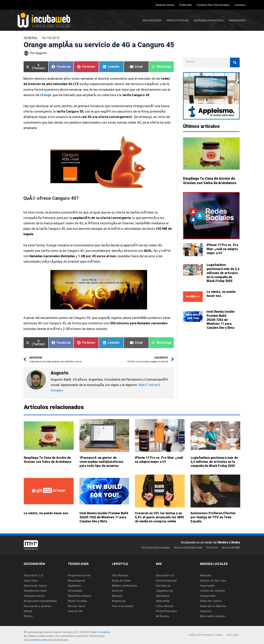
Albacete (205, 575)
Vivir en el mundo (123, 606)
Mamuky (117, 595)
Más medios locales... (213, 616)
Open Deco (31, 580)
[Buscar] (235, 62)
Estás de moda (121, 580)
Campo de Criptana (212, 590)
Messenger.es (76, 580)
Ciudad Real (207, 595)
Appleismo (74, 585)
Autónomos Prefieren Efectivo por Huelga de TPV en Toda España (213, 517)
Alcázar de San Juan (213, 580)
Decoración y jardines (37, 606)
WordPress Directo (79, 595)
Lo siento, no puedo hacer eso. (221, 294)
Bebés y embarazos (124, 585)
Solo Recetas (120, 575)
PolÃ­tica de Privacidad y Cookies (206, 635)
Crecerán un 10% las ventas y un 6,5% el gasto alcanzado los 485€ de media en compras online (159, 517)
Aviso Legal (232, 635)
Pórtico (28, 616)
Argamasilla (207, 585)
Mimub (28, 611)
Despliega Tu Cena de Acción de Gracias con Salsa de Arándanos (48, 460)
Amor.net (117, 590)
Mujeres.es (118, 600)
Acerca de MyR (231, 547)
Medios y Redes (229, 542)
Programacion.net (79, 575)
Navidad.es (163, 585)
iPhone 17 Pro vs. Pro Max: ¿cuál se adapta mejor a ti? (222, 249)
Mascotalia (162, 600)
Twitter (152, 385)
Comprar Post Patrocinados (213, 4)
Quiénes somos (165, 4)
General (31, 38)
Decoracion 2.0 (33, 575)
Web (141, 385)
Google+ (57, 390)
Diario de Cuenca (211, 600)
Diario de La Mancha (213, 606)
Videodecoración (34, 595)
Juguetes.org (164, 590)
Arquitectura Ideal (35, 590)
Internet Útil (75, 611)
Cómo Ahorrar (164, 606)
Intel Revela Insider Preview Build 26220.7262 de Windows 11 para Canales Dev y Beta (221, 320)
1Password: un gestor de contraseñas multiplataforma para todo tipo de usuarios (101, 462)
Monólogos (163, 595)
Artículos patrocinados (155, 547)
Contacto (239, 4)
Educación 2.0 (165, 575)
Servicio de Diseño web (188, 547)
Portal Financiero (166, 611)
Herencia (205, 611)
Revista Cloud (76, 606)
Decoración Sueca (35, 585)
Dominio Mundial (166, 580)
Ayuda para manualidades (40, 600)
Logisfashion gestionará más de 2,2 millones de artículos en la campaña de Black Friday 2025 (223, 273)
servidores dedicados (41, 640)
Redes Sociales (77, 600)
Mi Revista (162, 616)
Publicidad (185, 4)
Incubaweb (75, 590)
